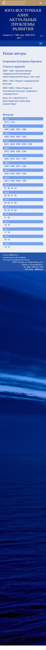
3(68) (12, 129)
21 (5, 217)
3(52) (12, 158)
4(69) (6, 129)
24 (9, 210)
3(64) (12, 136)
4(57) (6, 151)
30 (15, 195)
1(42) (24, 173)
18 (9, 224)
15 (5, 239)
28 (9, 202)
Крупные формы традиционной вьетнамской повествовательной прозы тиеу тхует (21, 73)
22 (15, 210)
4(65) (6, 136)
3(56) (11, 87)
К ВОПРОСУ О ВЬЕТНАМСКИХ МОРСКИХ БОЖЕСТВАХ (16, 100)
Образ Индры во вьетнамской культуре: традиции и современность (20, 90)
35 (12, 188)
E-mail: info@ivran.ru (10, 255)
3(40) (12, 180)
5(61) (6, 143)
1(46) (24, 165)
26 (15, 202)
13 (5, 246)
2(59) (24, 143)
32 (9, 195)
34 (15, 188)
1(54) (24, 151)
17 (5, 232)
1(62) (11, 80)
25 (5, 210)
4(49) (6, 165)
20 (9, 217)
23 (12, 210)
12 (9, 246)
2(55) (18, 151)
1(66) (11, 70)
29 (5, 202)
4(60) (12, 143)
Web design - (34, 269)
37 (5, 188)
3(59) (18, 143)
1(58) (29, 143)
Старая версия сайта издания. (14, 257)
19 (5, 224)
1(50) (24, 158)
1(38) (24, 180)
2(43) (18, 173)
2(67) (18, 129)
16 (9, 232)
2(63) (18, 136)
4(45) (6, 173)
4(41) (6, 180)
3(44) (12, 173)
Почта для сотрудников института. (16, 259)
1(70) (12, 121)
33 (10, 97)
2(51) (18, 158)
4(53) (6, 158)
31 (12, 195)
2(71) (6, 121)
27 (12, 202)
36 (9, 188)
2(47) (18, 165)
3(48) (12, 165)
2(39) (18, 180)
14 (9, 239)
